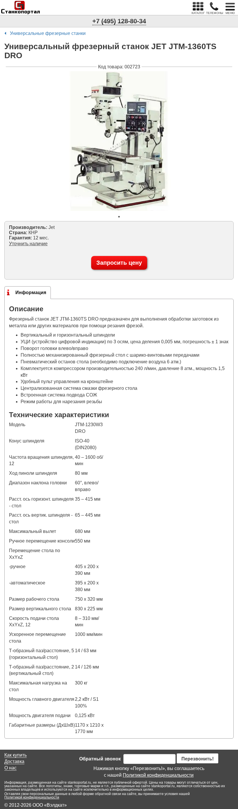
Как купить (15, 755)
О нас (10, 767)
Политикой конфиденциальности (158, 775)
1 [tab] (119, 217)
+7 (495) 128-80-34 (119, 21)
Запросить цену (119, 262)
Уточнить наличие (28, 243)
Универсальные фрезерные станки (48, 33)
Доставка (14, 761)
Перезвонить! (197, 758)
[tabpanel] (119, 141)
